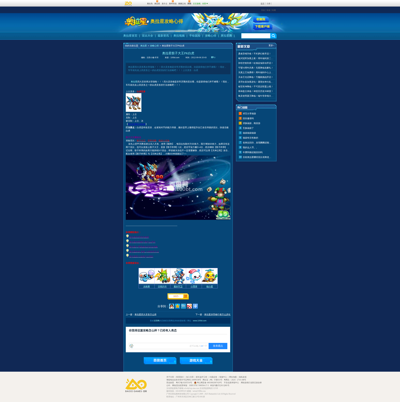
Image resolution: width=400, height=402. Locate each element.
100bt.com (174, 57)
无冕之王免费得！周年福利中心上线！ (256, 72)
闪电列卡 (162, 286)
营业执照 (170, 383)
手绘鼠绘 (194, 35)
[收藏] (261, 19)
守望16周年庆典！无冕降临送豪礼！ (255, 68)
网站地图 (233, 377)
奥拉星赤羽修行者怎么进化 (217, 314)
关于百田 (170, 377)
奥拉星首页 (130, 35)
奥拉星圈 (226, 35)
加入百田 (190, 377)
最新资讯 (163, 35)
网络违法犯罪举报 (180, 385)
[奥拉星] (137, 21)
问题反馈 (213, 377)
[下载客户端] (262, 26)
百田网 (140, 3)
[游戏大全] (196, 360)
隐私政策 (243, 377)
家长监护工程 (201, 377)
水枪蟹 (146, 286)
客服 (268, 10)
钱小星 (209, 286)
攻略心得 (210, 35)
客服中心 (223, 377)
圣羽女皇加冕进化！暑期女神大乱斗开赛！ (256, 82)
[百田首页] (160, 360)
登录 (262, 4)
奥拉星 (143, 45)
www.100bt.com (199, 321)
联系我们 (180, 377)
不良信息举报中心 (231, 383)
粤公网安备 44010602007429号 (209, 383)
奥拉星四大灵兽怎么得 (145, 314)
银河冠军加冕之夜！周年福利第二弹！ (256, 58)
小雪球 (194, 286)
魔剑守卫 (178, 286)
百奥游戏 (128, 3)
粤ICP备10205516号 (184, 383)
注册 (268, 4)
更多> (271, 45)
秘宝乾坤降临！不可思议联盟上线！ (255, 86)
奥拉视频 (179, 35)
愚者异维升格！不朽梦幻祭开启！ (254, 54)
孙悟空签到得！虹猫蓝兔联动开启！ (255, 63)
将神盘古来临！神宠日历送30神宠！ (255, 91)
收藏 (274, 10)
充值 (263, 10)
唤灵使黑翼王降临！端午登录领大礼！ (256, 96)
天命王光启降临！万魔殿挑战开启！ (255, 77)
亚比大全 (147, 35)
